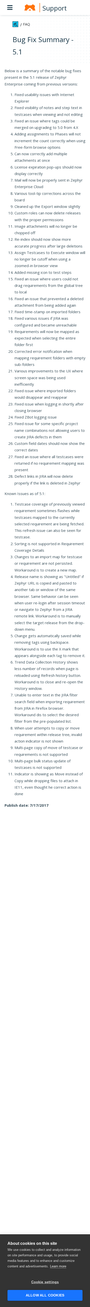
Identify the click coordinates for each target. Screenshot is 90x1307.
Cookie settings (45, 1282)
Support (54, 8)
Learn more (58, 1266)
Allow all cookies (45, 1295)
